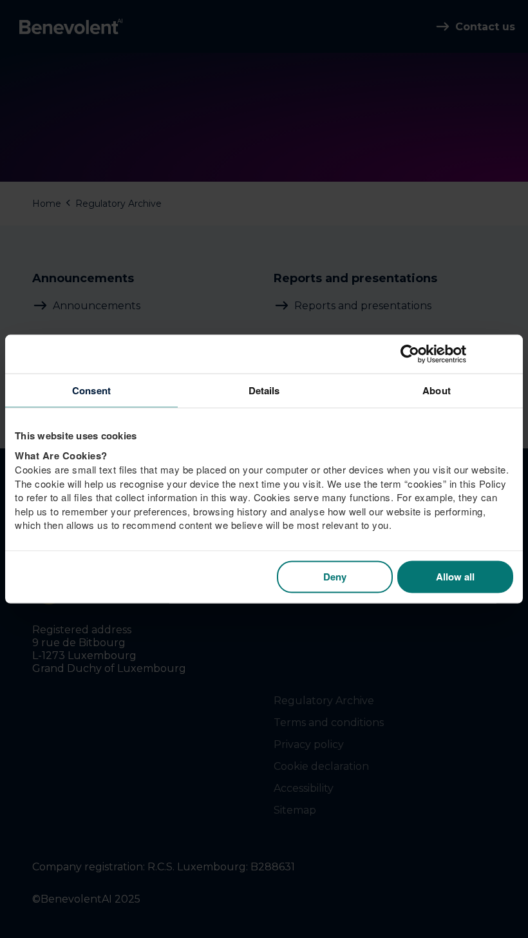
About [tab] (436, 390)
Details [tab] (264, 390)
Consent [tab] (91, 390)
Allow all (455, 577)
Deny (334, 577)
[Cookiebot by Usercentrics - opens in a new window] (457, 354)
